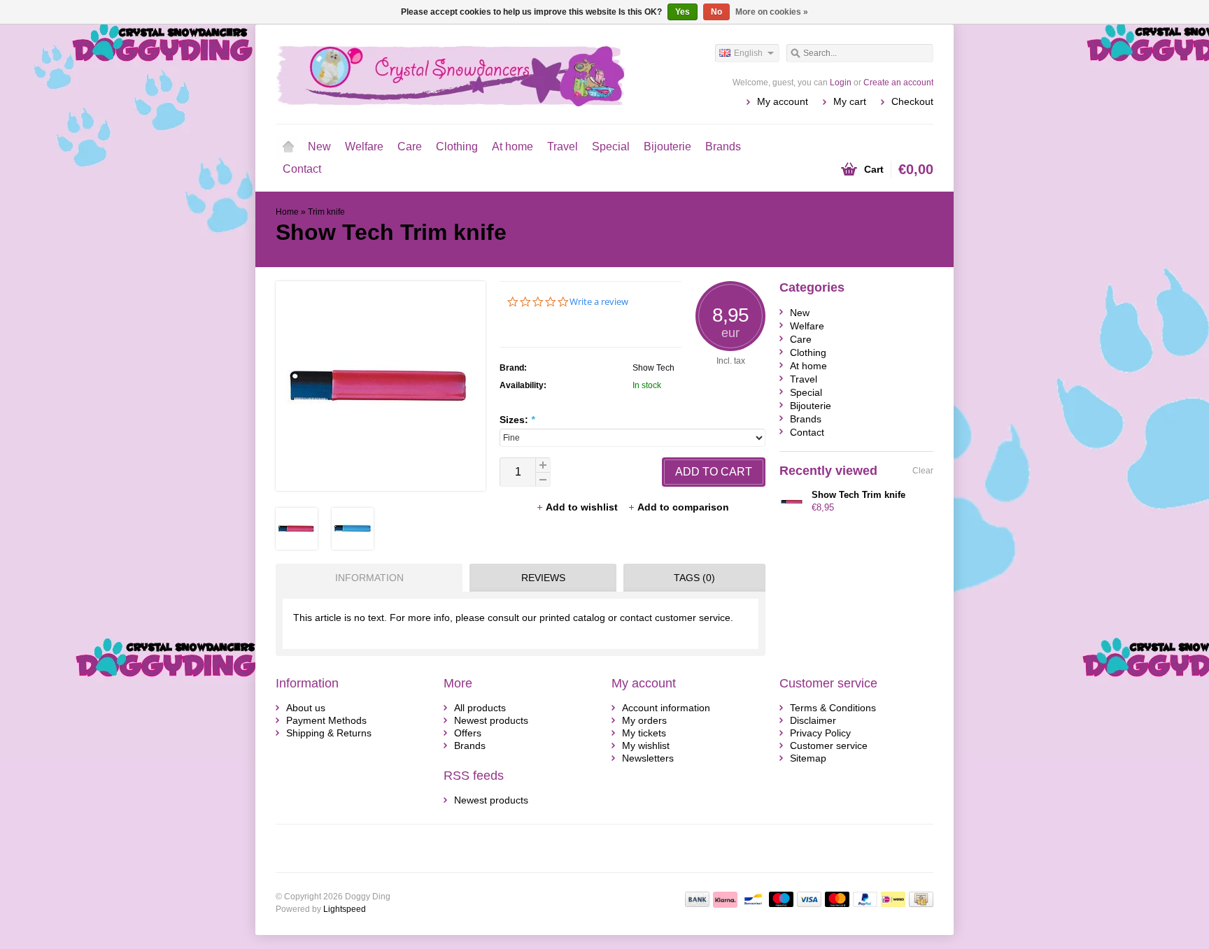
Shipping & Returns (329, 732)
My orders (644, 720)
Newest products (491, 720)
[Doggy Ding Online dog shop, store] (440, 73)
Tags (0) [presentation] (694, 577)
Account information (666, 707)
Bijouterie (667, 146)
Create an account (898, 82)
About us (305, 707)
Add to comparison (683, 507)
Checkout (912, 101)
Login (840, 82)
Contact (302, 169)
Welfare (364, 146)
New (319, 146)
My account (782, 101)
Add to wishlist (583, 507)
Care (409, 146)
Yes (682, 12)
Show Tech (653, 368)
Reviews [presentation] (543, 577)
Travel (562, 146)
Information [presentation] (369, 577)
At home (512, 146)
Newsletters (648, 758)
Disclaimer (813, 720)
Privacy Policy (820, 732)
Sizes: (517, 419)
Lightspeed (344, 909)
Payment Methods (326, 720)
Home (288, 147)
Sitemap (808, 758)
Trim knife (326, 212)
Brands (723, 146)
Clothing (457, 146)
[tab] (365, 578)
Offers (467, 732)
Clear (922, 471)
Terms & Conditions (833, 707)
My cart (849, 101)
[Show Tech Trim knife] (297, 546)
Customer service (829, 745)
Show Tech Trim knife (858, 495)
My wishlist (646, 745)
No (716, 12)
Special (611, 146)
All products (480, 707)
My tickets (644, 732)
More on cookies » (771, 12)
